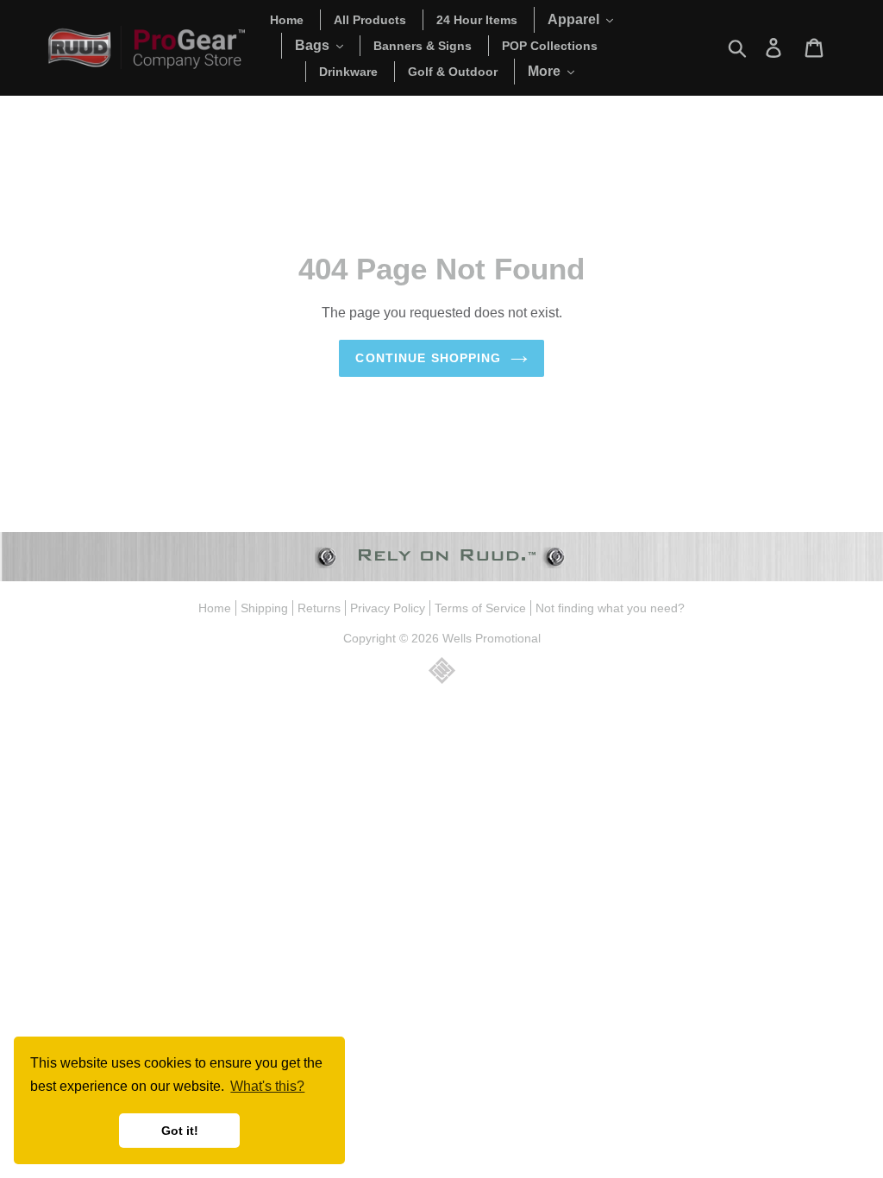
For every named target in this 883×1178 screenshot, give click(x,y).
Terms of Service (480, 608)
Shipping (264, 608)
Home (214, 608)
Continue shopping (428, 358)
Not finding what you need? (610, 608)
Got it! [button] (179, 1130)
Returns (319, 608)
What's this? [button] (267, 1086)
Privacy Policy (387, 608)
